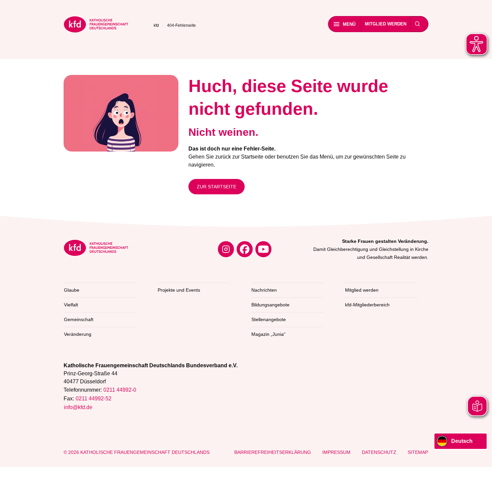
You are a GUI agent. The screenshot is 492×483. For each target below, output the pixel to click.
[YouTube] (263, 249)
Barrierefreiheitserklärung (272, 452)
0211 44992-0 (119, 390)
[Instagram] (226, 249)
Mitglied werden (385, 23)
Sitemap (418, 452)
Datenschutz (379, 452)
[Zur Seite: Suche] (417, 24)
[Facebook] (245, 249)
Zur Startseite (216, 186)
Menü (349, 24)
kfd (156, 25)
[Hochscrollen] (480, 471)
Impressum (336, 452)
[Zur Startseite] (96, 25)
